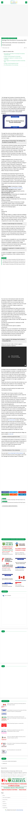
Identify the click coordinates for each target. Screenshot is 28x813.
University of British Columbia (15, 188)
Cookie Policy (5, 807)
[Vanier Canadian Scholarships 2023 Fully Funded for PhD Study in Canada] (20, 579)
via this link (10, 434)
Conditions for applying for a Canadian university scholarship (13, 59)
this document (11, 420)
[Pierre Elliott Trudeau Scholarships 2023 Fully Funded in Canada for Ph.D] (7, 563)
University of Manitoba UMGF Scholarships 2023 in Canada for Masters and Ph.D (20, 554)
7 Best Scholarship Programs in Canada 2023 (15, 723)
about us (4, 801)
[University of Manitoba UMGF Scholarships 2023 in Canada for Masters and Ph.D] (20, 547)
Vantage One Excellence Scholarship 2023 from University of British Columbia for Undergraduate (14, 261)
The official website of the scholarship (11, 65)
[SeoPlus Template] (6, 810)
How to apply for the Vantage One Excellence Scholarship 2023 (14, 61)
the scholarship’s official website (15, 453)
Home (4, 795)
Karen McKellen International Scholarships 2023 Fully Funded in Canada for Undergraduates (14, 262)
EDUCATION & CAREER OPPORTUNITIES (9, 38)
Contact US (4, 803)
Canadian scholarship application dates (11, 63)
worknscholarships (19, 810)
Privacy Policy (5, 799)
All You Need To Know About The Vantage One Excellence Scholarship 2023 (14, 54)
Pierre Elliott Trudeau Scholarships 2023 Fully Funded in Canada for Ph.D (14, 259)
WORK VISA (5, 763)
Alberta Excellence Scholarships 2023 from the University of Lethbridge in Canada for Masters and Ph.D (7, 554)
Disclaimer (4, 805)
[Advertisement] (14, 21)
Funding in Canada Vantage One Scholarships (12, 56)
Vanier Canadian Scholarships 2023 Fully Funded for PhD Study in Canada (14, 264)
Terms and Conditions (6, 797)
